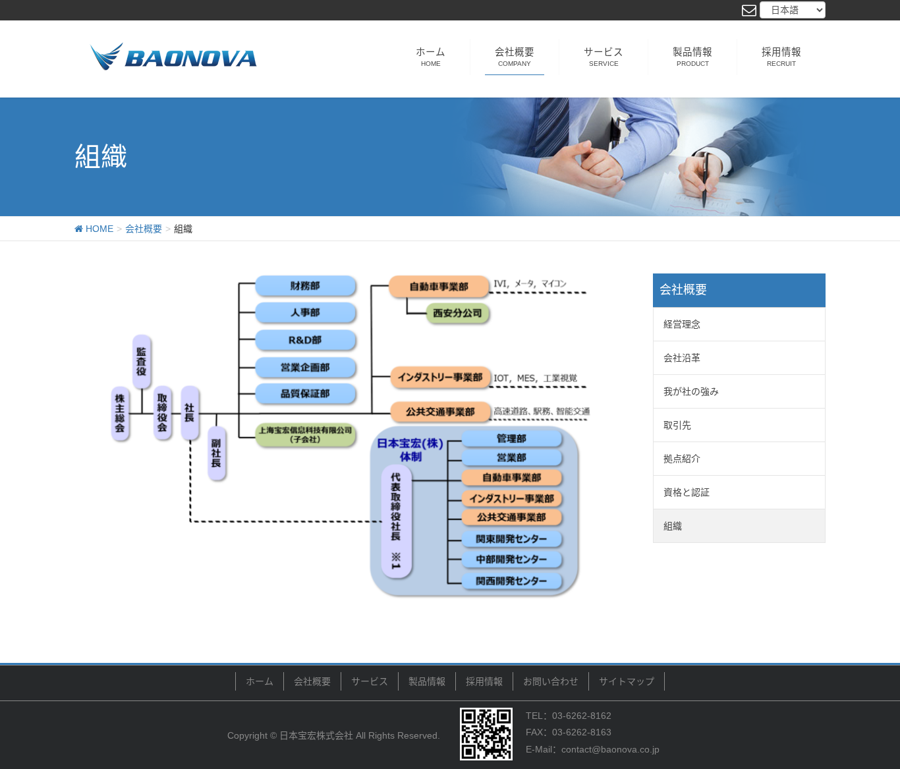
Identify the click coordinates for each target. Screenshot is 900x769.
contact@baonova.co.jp (610, 749)
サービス (369, 681)
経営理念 (681, 324)
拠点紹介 (681, 458)
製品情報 (426, 681)
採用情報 (484, 681)
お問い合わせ (550, 681)
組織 (672, 526)
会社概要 (312, 681)
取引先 (677, 425)
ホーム (259, 681)
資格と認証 (686, 492)
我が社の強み (691, 391)
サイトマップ (626, 681)
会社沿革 (681, 358)
